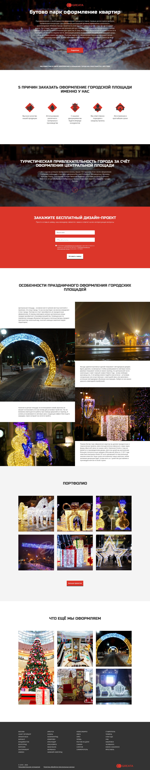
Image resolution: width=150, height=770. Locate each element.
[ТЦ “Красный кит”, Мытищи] (75, 552)
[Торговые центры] (75, 649)
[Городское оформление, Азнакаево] (114, 514)
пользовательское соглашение (72, 245)
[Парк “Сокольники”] (36, 552)
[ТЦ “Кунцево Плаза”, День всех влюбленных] (114, 552)
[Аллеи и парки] (114, 649)
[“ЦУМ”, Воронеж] (75, 514)
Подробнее (75, 50)
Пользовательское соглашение (29, 767)
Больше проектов (75, 583)
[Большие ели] (36, 668)
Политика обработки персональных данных (59, 767)
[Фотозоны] (75, 687)
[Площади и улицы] (114, 687)
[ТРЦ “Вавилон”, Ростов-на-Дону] (36, 514)
